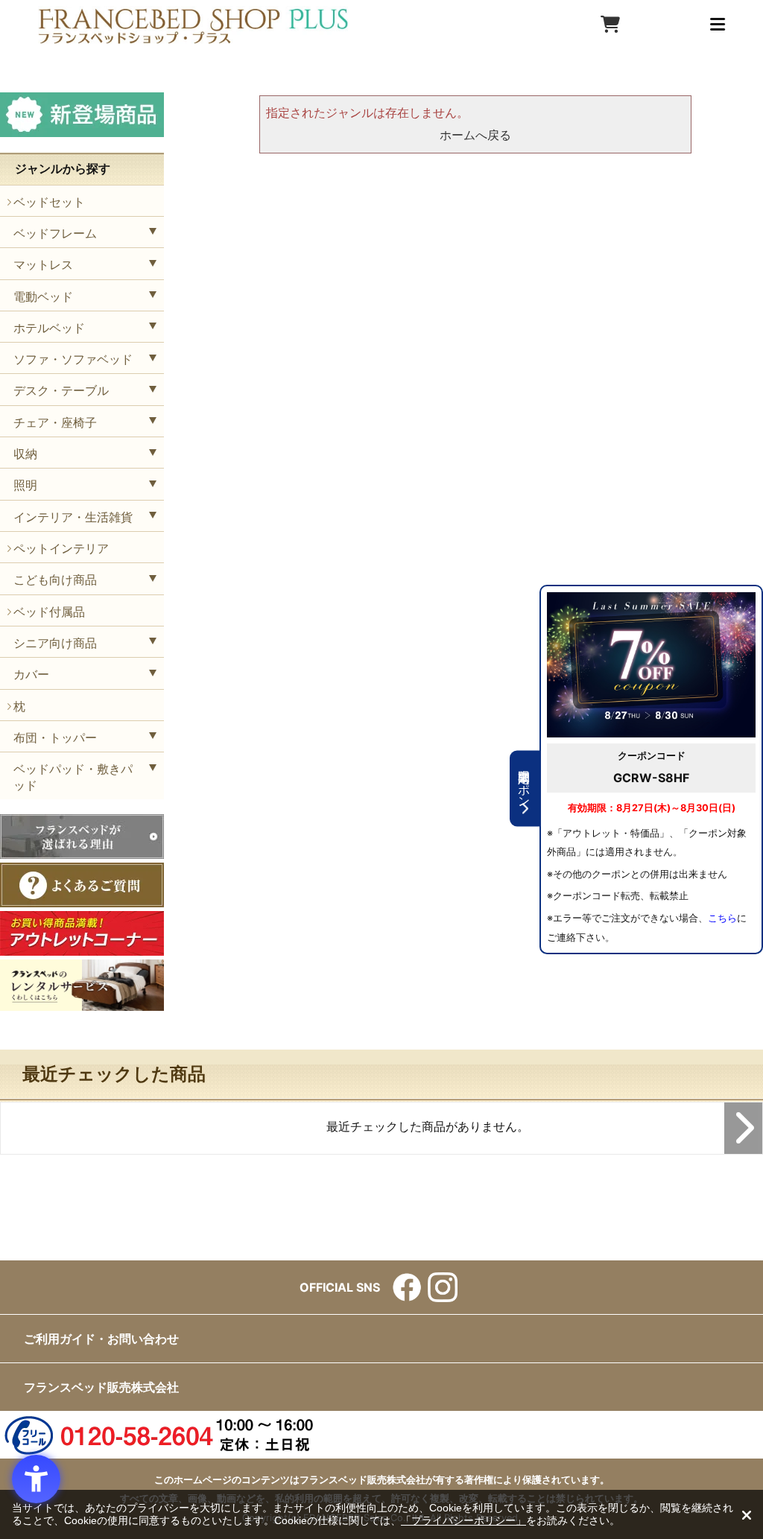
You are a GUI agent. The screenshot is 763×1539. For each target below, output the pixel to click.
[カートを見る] (610, 25)
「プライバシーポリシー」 (463, 1520)
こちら (722, 918)
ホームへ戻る (475, 134)
